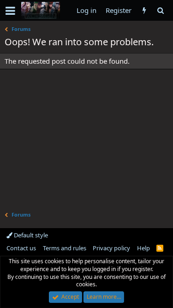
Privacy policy (111, 248)
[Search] (160, 10)
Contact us (21, 248)
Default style (30, 235)
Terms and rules (64, 248)
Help (143, 248)
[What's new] (144, 10)
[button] (10, 10)
